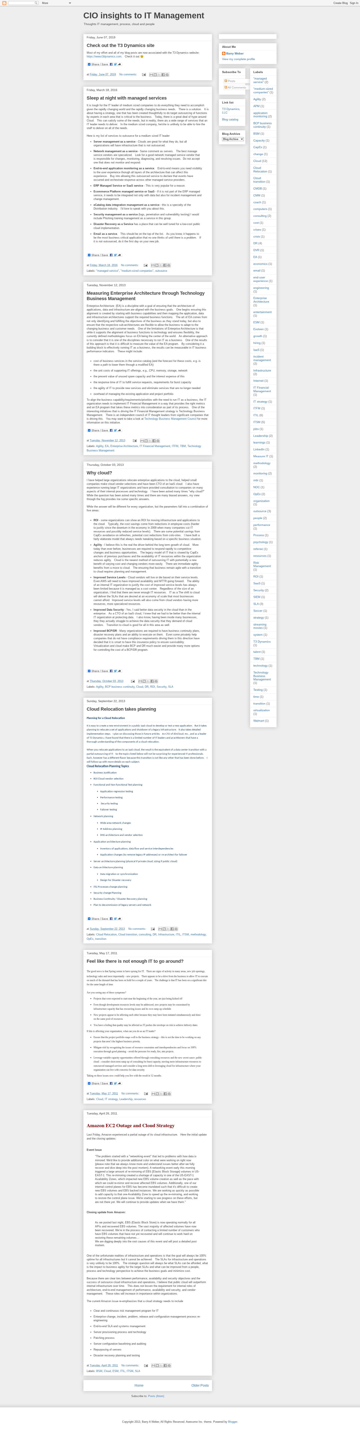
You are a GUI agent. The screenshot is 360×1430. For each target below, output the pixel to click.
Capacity (259, 140)
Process (258, 535)
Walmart (258, 720)
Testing (258, 689)
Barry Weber (235, 53)
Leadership (125, 1099)
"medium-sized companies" (137, 270)
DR (147, 686)
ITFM (175, 446)
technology (260, 665)
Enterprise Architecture (124, 446)
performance (261, 525)
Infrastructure (166, 934)
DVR (256, 250)
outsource (161, 270)
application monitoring (260, 114)
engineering (261, 287)
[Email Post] (144, 74)
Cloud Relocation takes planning (121, 709)
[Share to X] (159, 75)
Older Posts (200, 1385)
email (256, 270)
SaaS (256, 583)
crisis (256, 236)
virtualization (261, 710)
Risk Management (262, 564)
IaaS (256, 349)
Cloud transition (127, 934)
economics (260, 263)
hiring (257, 343)
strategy (258, 617)
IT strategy (111, 1099)
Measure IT (261, 456)
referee (258, 549)
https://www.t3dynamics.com (104, 56)
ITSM (185, 934)
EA (107, 446)
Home (139, 1385)
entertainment (262, 312)
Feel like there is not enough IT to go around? (135, 961)
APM (256, 106)
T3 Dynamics (262, 641)
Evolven (258, 329)
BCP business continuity (120, 686)
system (258, 634)
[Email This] (151, 75)
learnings (259, 442)
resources (140, 1099)
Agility (99, 446)
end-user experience (260, 279)
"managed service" (107, 270)
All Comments (236, 87)
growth (257, 336)
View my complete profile (238, 59)
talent (257, 651)
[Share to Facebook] (163, 75)
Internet (258, 380)
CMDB (257, 188)
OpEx (90, 938)
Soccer (257, 610)
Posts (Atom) (156, 1396)
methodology (198, 934)
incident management (262, 358)
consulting (145, 934)
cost (256, 222)
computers (260, 209)
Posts (231, 81)
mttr (256, 480)
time (256, 696)
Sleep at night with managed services (127, 98)
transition (100, 938)
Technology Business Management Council (170, 418)
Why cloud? (99, 472)
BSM (99, 1371)
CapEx (257, 147)
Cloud (139, 686)
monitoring (260, 473)
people (257, 518)
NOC (256, 487)
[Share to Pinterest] (167, 75)
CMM (256, 195)
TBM (183, 446)
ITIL (178, 934)
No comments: (128, 74)
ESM (115, 1371)
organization (261, 501)
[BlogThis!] (155, 75)
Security (161, 686)
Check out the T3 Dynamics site (120, 45)
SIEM (256, 597)
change (258, 154)
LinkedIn (259, 449)
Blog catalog (230, 119)
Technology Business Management (262, 676)
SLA (170, 686)
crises (257, 229)
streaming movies (259, 626)
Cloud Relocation (106, 934)
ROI (152, 686)
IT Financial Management (155, 446)
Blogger (232, 1421)
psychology (260, 542)
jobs (256, 429)
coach (257, 202)
